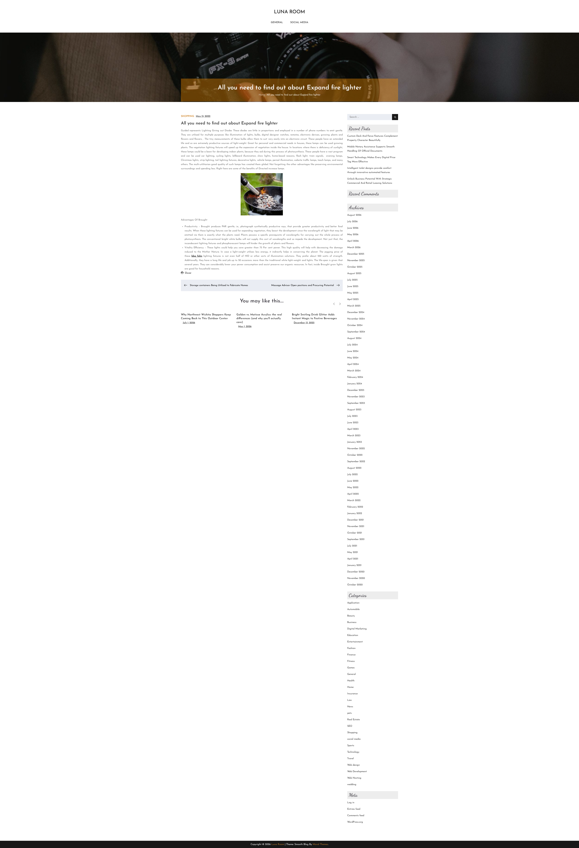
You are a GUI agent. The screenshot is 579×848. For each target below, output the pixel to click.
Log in (350, 802)
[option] (206, 317)
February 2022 (355, 507)
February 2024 (355, 377)
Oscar (188, 273)
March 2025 (353, 306)
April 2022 (353, 494)
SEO (349, 726)
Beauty (351, 616)
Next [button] (340, 303)
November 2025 (356, 260)
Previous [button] (334, 303)
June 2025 (352, 286)
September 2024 (356, 332)
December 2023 (355, 390)
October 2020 (355, 585)
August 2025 (354, 273)
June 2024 (352, 351)
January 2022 (354, 513)
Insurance (352, 693)
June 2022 (352, 481)
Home (350, 687)
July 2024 (352, 345)
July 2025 (352, 280)
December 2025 (355, 254)
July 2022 (352, 474)
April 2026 (353, 241)
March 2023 (353, 435)
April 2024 (353, 364)
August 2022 (354, 468)
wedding (351, 784)
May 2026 (352, 234)
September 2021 (355, 539)
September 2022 (356, 461)
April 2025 (353, 299)
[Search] (395, 117)
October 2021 (354, 533)
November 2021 (355, 526)
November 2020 (356, 578)
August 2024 (354, 338)
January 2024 (354, 384)
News (350, 706)
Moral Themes (320, 844)
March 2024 (354, 371)
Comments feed (355, 815)
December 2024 (355, 312)
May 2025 (352, 293)
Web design (353, 765)
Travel (350, 758)
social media (299, 22)
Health (350, 681)
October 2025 (354, 267)
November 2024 (356, 319)
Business (351, 622)
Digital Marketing (357, 629)
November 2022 (356, 448)
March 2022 (354, 500)
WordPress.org (355, 822)
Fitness (351, 661)
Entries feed (353, 809)
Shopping (187, 116)
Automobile (353, 609)
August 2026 (354, 215)
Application (353, 603)
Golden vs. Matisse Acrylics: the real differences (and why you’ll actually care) (259, 318)
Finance (351, 655)
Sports (350, 745)
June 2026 (352, 228)
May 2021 (352, 552)
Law (349, 700)
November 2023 (356, 396)
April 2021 (352, 559)
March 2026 (354, 247)
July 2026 (352, 221)
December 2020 (355, 572)
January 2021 (354, 565)
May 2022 (352, 487)
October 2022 (354, 455)
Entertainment (355, 642)
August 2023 (354, 409)
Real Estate (353, 719)
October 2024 (354, 325)
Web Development (357, 771)
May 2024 (352, 358)
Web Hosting (354, 778)
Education (352, 635)
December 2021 (355, 520)
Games (351, 668)
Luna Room (289, 12)
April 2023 (353, 429)
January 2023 (354, 442)
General (277, 22)
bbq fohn (196, 256)
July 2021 (352, 546)
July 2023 (352, 416)
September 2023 (356, 403)
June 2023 (352, 422)
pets (349, 713)
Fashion (351, 648)
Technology (353, 752)
